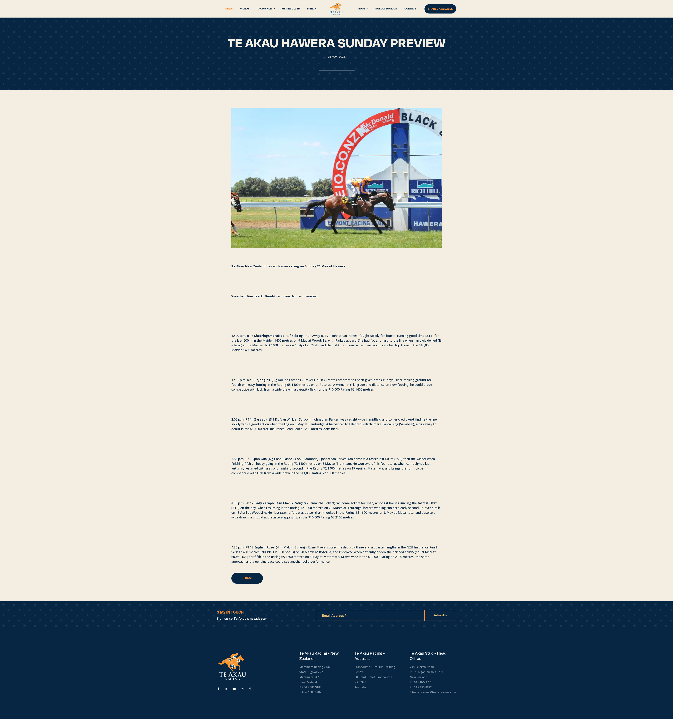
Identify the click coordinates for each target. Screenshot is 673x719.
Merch (311, 9)
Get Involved (291, 9)
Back (249, 578)
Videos (244, 9)
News (229, 9)
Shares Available (440, 9)
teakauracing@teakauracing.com (434, 692)
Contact (410, 9)
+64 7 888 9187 (311, 687)
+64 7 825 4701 (422, 682)
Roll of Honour (386, 9)
